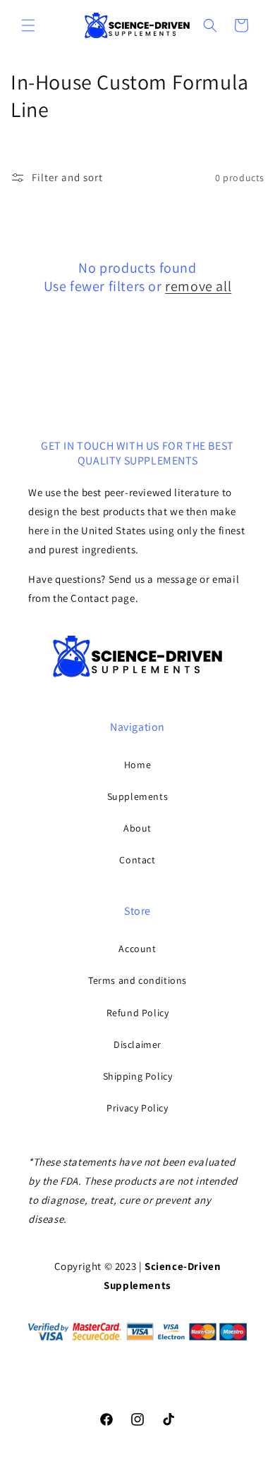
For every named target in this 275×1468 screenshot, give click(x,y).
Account (137, 948)
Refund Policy (137, 1012)
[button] (28, 25)
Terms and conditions (137, 980)
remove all (198, 286)
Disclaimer (137, 1044)
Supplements (138, 796)
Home (137, 764)
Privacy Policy (137, 1108)
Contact (137, 859)
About (137, 828)
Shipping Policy (138, 1076)
